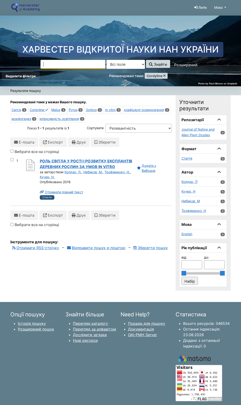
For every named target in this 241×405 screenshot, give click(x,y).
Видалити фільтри (21, 76)
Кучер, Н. (47, 177)
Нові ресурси (85, 340)
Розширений (185, 64)
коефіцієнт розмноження (144, 110)
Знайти (160, 64)
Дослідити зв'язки (90, 334)
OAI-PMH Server (142, 334)
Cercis (16, 110)
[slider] (183, 273)
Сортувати (95, 128)
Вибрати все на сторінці (37, 151)
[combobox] (72, 64)
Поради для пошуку (146, 323)
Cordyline (37, 110)
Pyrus (73, 110)
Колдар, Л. (72, 172)
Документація (141, 329)
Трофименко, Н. (117, 172)
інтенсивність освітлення (59, 119)
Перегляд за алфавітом (94, 329)
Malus (55, 110)
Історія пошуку (32, 323)
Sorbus (91, 110)
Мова (218, 7)
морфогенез (21, 119)
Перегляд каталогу (90, 323)
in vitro (110, 110)
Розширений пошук (36, 329)
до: (206, 257)
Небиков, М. (93, 172)
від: (184, 257)
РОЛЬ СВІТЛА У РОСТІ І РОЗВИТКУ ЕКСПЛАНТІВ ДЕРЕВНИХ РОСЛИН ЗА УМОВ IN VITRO (86, 164)
